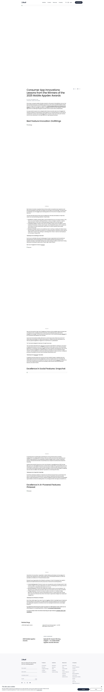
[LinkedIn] (21, 682)
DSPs (53, 668)
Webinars (64, 675)
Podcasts (64, 673)
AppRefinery (29, 100)
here (44, 113)
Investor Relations (75, 667)
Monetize (43, 667)
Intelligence (44, 671)
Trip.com (43, 244)
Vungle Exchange (45, 668)
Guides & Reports (65, 671)
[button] (101, 686)
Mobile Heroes (65, 676)
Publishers (54, 670)
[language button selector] (68, 2)
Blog (63, 667)
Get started (78, 2)
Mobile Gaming (55, 671)
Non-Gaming (37, 100)
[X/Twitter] (24, 682)
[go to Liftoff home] (23, 2)
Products (49, 2)
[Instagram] (27, 682)
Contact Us (74, 670)
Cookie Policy (39, 690)
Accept (83, 689)
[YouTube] (30, 682)
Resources (55, 2)
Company (61, 2)
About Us (74, 665)
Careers (74, 668)
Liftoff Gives (74, 675)
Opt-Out (74, 681)
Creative (43, 670)
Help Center (64, 665)
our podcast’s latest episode (54, 608)
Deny (96, 689)
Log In (71, 2)
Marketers (54, 665)
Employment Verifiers (76, 676)
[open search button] (66, 2)
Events (63, 670)
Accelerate (44, 665)
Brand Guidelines (75, 673)
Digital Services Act (76, 683)
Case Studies (64, 668)
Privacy (73, 678)
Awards (33, 100)
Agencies (54, 667)
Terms (73, 680)
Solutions (44, 2)
